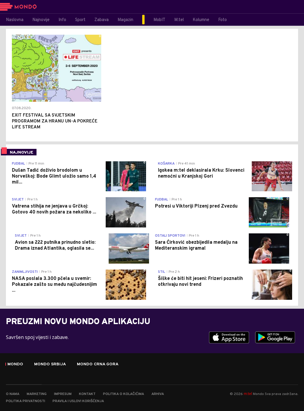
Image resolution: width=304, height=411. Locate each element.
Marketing (37, 394)
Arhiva (157, 394)
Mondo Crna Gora (97, 364)
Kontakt (87, 394)
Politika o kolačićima (123, 394)
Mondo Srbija (50, 364)
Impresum (63, 394)
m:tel (248, 393)
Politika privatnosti (25, 401)
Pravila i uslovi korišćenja (78, 401)
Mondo (15, 364)
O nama (12, 394)
